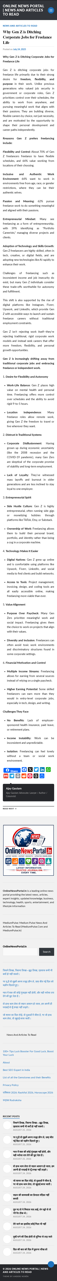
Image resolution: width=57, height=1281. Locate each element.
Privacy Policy (11, 1085)
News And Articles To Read (20, 26)
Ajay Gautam (14, 788)
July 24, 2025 (19, 49)
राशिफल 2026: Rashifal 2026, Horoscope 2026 (28, 1092)
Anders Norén (20, 1276)
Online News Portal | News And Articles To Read (23, 10)
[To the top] (51, 1264)
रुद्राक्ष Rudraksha (12, 1100)
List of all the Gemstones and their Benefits (27, 1077)
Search (47, 952)
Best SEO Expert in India (16, 1070)
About (6, 1062)
